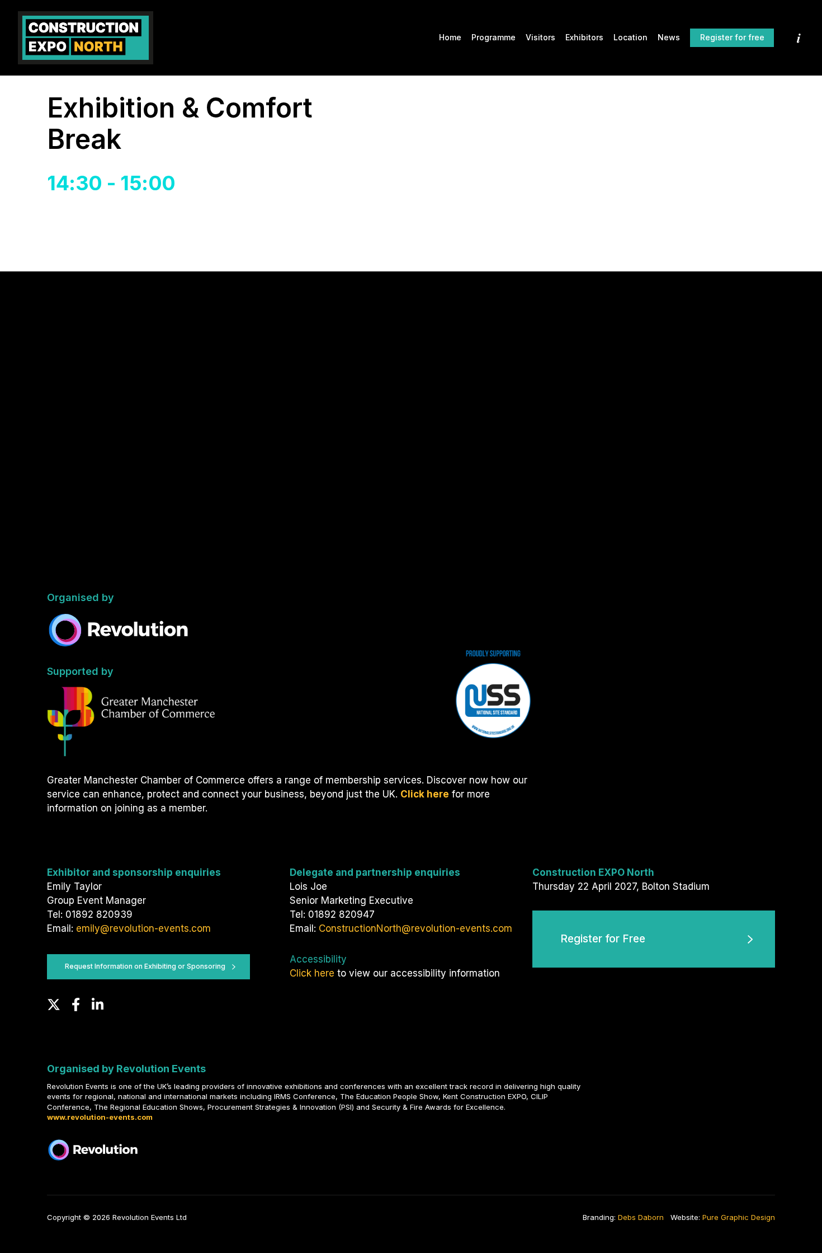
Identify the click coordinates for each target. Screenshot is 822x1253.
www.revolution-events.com (100, 1117)
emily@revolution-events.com (143, 928)
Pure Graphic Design (738, 1217)
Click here (312, 973)
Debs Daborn (641, 1217)
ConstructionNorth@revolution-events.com (415, 928)
